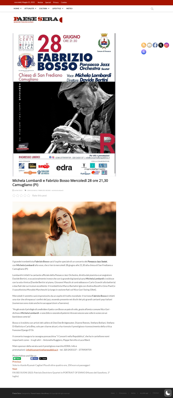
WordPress (45, 393)
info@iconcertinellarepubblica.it (42, 349)
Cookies (64, 2)
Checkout (156, 393)
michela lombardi (57, 190)
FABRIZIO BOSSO (44, 190)
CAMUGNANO (32, 190)
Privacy (56, 2)
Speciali (48, 2)
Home (16, 8)
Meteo (69, 8)
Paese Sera (16, 393)
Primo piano (123, 393)
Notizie (40, 2)
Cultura (43, 8)
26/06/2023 (18, 190)
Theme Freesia (35, 393)
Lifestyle (56, 8)
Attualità (29, 8)
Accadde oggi (144, 393)
